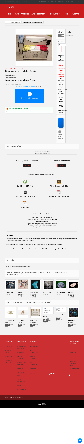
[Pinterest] (73, 374)
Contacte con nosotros (12, 2)
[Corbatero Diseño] (10, 284)
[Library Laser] (11, 7)
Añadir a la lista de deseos (60, 137)
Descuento (42, 14)
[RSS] (63, 374)
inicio (10, 14)
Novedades (20, 352)
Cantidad (61, 42)
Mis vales (32, 374)
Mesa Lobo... (48, 292)
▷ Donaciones (54, 14)
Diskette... (34, 320)
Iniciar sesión (52, 2)
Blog (17, 14)
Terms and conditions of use (21, 374)
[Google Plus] (69, 374)
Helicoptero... (10, 320)
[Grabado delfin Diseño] (73, 312)
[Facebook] (57, 374)
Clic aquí (27, 165)
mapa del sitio (21, 389)
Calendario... (61, 292)
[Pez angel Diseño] (23, 312)
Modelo (7, 75)
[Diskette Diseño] (35, 312)
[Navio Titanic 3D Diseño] (48, 310)
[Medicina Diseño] (35, 284)
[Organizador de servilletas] (34, 47)
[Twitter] (60, 374)
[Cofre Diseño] (73, 284)
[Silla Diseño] (23, 284)
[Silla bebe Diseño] (61, 309)
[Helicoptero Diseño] (10, 312)
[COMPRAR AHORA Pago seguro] (61, 123)
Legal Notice (21, 368)
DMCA (19, 385)
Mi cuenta (33, 341)
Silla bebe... (60, 315)
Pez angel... (22, 320)
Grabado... (72, 320)
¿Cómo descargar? (71, 14)
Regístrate (42, 2)
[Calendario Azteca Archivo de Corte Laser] (61, 284)
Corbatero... (10, 292)
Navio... (45, 316)
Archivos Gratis (28, 14)
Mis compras (34, 346)
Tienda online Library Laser (16, 397)
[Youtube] (66, 374)
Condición (8, 78)
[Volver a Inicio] (7, 22)
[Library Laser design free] (42, 404)
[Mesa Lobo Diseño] (48, 284)
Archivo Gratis (9, 356)
